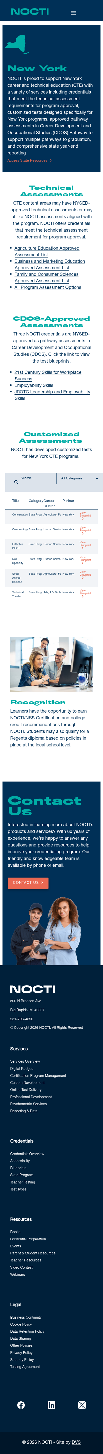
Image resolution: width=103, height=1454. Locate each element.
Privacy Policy (21, 1353)
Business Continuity (26, 1318)
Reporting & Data (24, 1111)
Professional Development (31, 1097)
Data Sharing (20, 1339)
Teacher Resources (25, 1260)
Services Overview (25, 1062)
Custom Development (27, 1083)
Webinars (17, 1275)
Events (15, 1246)
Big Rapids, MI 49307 (27, 1010)
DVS (76, 1442)
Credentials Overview (27, 1154)
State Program (21, 1175)
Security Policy (22, 1360)
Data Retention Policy (27, 1332)
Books (15, 1232)
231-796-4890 (21, 1019)
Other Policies (21, 1346)
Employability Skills (33, 386)
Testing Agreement (25, 1367)
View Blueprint (85, 514)
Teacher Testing (22, 1182)
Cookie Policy (21, 1325)
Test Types (18, 1189)
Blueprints (18, 1168)
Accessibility (20, 1161)
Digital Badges (21, 1069)
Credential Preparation (28, 1239)
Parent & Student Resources (33, 1253)
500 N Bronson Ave (25, 1001)
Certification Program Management (38, 1076)
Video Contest (21, 1268)
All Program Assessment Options (47, 288)
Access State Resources (27, 161)
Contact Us (26, 883)
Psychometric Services (28, 1104)
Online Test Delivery (26, 1090)
